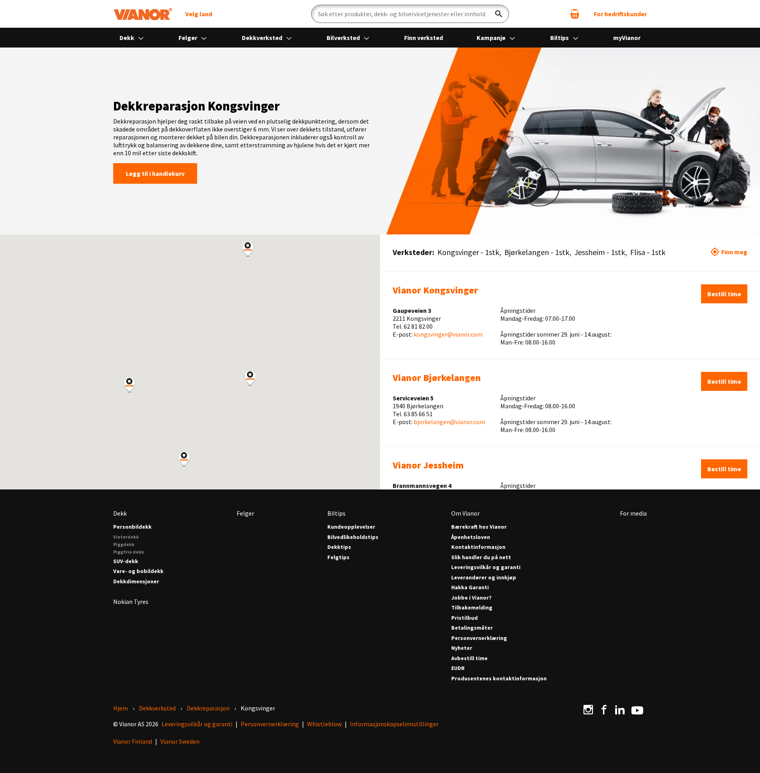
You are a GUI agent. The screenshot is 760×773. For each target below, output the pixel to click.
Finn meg (734, 252)
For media (633, 513)
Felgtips (338, 557)
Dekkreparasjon (208, 708)
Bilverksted (344, 38)
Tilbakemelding (471, 607)
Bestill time (724, 294)
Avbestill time (469, 658)
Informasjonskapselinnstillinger (394, 724)
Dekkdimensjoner (136, 581)
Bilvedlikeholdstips (352, 537)
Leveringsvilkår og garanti (486, 567)
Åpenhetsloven (470, 537)
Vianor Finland (132, 741)
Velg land (198, 14)
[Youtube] (637, 709)
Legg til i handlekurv (155, 173)
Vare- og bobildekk (138, 571)
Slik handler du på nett (481, 557)
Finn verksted (423, 38)
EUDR (458, 668)
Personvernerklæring (479, 638)
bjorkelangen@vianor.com (449, 422)
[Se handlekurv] (574, 14)
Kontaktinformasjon (478, 547)
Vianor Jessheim (428, 465)
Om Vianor (465, 513)
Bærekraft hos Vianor (479, 527)
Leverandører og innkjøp (483, 577)
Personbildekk (132, 527)
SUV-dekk (125, 561)
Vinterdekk (126, 537)
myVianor (626, 38)
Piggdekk (124, 544)
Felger (188, 38)
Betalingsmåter (472, 627)
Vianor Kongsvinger (435, 290)
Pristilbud (464, 618)
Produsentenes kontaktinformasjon (499, 678)
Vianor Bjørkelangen (437, 377)
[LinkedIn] (620, 709)
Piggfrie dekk (128, 552)
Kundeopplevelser (351, 527)
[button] (250, 378)
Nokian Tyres (130, 601)
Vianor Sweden (180, 741)
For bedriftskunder (620, 14)
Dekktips (339, 547)
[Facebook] (604, 709)
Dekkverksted (262, 38)
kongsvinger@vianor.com (448, 334)
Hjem (120, 708)
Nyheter (461, 648)
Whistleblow (324, 724)
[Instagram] (588, 709)
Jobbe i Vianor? (471, 597)
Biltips (560, 38)
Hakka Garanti (470, 587)
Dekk (127, 38)
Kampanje (492, 38)
